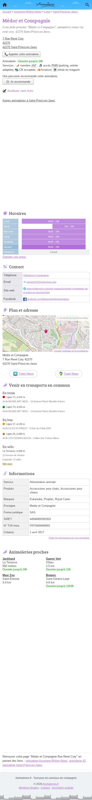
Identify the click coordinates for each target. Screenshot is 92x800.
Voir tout (7, 463)
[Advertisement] (46, 155)
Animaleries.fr (51, 783)
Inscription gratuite (62, 787)
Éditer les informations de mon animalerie (69, 538)
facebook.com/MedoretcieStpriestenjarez (48, 299)
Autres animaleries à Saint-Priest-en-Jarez (29, 100)
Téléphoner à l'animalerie (36, 275)
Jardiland (9, 558)
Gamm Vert (53, 558)
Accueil (4, 4)
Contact (45, 787)
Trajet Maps (71, 373)
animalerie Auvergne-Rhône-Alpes (46, 760)
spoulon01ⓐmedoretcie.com (41, 282)
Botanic (51, 575)
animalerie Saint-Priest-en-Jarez (22, 765)
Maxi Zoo (9, 575)
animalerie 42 (77, 760)
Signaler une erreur (14, 256)
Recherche (87, 4)
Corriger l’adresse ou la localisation (71, 351)
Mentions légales (29, 787)
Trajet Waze (26, 373)
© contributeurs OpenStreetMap (72, 318)
